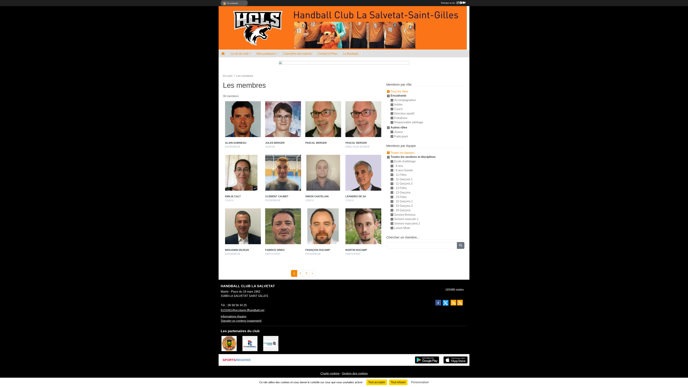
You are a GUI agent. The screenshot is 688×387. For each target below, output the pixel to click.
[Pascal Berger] (323, 119)
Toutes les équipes (402, 152)
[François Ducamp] (323, 226)
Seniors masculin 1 (406, 219)
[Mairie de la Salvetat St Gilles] (229, 343)
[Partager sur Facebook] (438, 302)
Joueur (398, 131)
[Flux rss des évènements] (460, 302)
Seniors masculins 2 (407, 223)
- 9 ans (398, 165)
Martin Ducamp (356, 250)
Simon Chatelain (317, 196)
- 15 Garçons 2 (403, 205)
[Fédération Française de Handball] (250, 343)
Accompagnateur (405, 100)
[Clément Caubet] (283, 173)
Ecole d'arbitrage (405, 161)
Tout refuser (398, 382)
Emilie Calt (233, 196)
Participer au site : (449, 3)
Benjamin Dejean (237, 250)
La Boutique (351, 53)
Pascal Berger (316, 142)
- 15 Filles (400, 196)
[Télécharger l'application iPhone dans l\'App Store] (455, 360)
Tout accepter (376, 382)
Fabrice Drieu (275, 250)
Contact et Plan (327, 53)
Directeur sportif (404, 113)
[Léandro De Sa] (363, 173)
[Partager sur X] (445, 303)
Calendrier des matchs (297, 53)
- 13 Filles (400, 188)
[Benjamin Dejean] (243, 226)
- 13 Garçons (402, 192)
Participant (401, 136)
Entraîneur (400, 117)
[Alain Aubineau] (243, 119)
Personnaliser (420, 382)
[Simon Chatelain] (323, 173)
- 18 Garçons (402, 210)
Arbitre (398, 104)
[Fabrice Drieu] (283, 226)
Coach (398, 109)
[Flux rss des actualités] (453, 302)
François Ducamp (317, 250)
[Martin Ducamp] (363, 226)
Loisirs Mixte (402, 228)
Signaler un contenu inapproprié (241, 320)
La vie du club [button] (239, 53)
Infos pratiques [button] (265, 53)
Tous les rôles (399, 91)
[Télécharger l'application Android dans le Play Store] (427, 360)
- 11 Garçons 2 (403, 183)
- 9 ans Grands (403, 170)
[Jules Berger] (283, 119)
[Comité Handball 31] (270, 343)
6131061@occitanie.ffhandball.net (242, 310)
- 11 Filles (400, 174)
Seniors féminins (404, 214)
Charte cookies (330, 373)
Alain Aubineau (235, 142)
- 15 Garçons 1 (403, 201)
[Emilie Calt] (243, 173)
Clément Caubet (276, 196)
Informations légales (233, 316)
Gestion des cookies (355, 373)
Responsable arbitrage (408, 122)
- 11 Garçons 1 (403, 179)
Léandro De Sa (355, 196)
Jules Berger (275, 142)
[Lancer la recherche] (460, 245)
